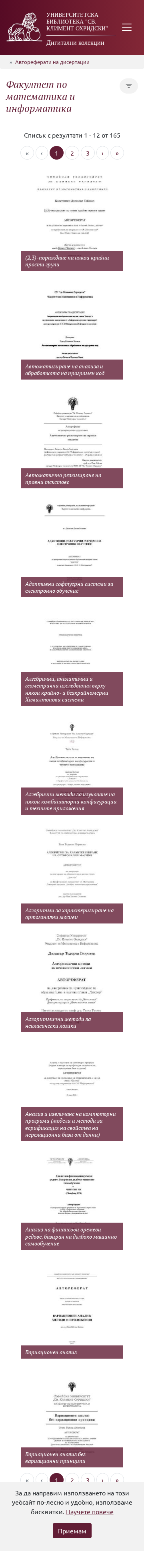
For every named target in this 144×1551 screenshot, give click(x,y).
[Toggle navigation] (127, 27)
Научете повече (90, 1511)
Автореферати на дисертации (52, 61)
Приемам (72, 1531)
